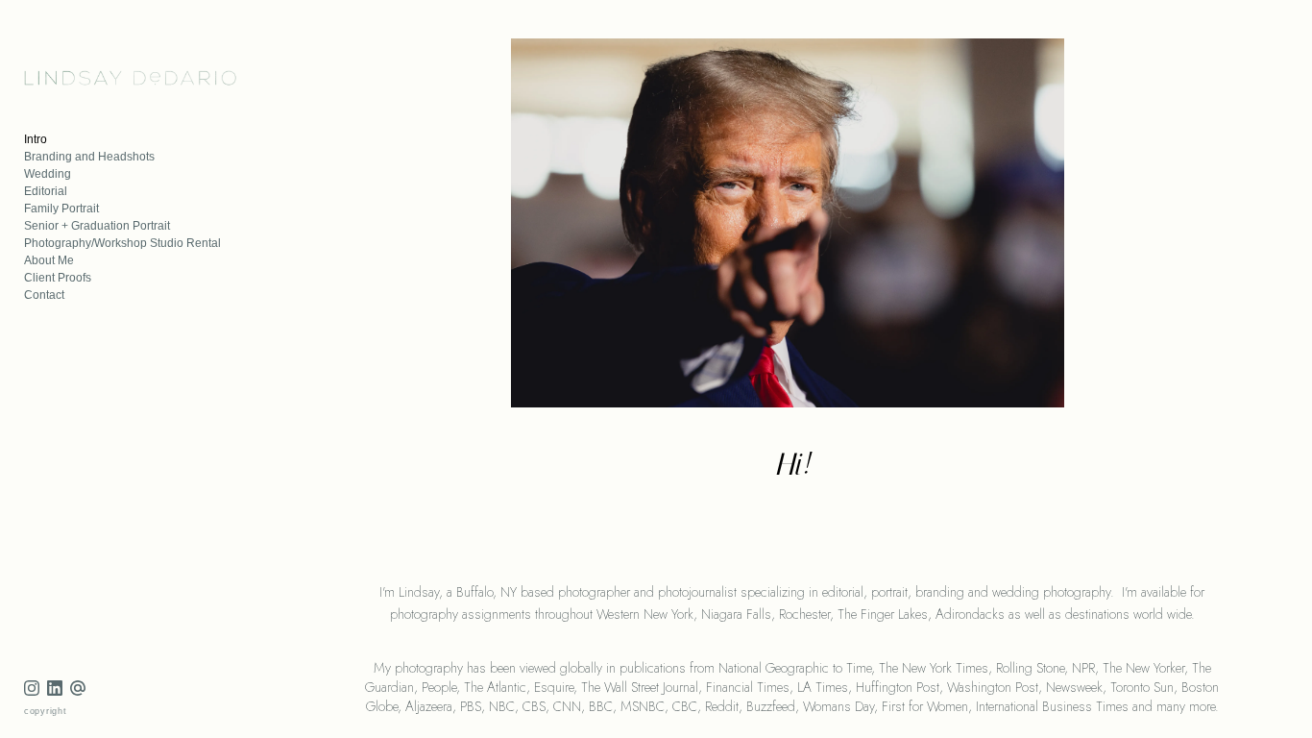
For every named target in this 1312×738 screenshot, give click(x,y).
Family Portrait (61, 208)
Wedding (47, 174)
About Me (49, 260)
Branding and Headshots (89, 156)
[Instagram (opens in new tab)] (31, 688)
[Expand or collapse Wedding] (84, 174)
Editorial (45, 191)
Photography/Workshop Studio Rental (122, 243)
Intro (35, 139)
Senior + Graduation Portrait (97, 226)
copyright (45, 711)
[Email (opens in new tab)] (77, 688)
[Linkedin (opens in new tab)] (54, 688)
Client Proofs (57, 277)
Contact (44, 295)
